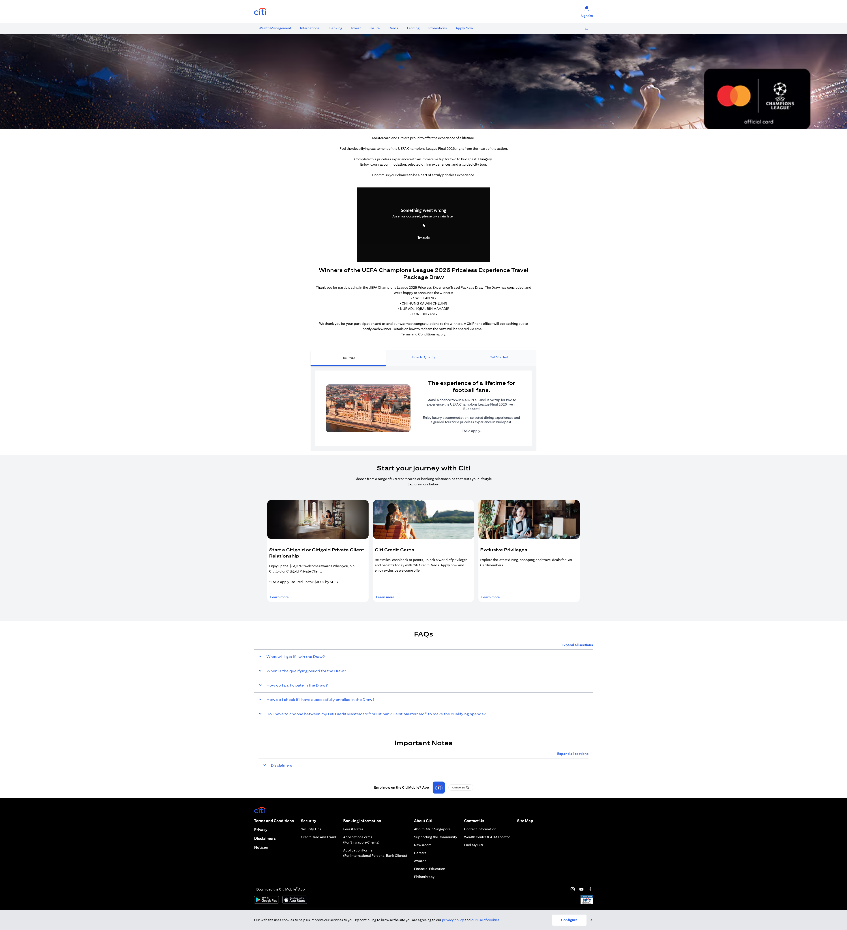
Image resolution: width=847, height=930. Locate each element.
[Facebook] (590, 889)
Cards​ (393, 28)
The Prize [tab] (348, 358)
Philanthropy (424, 877)
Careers (420, 853)
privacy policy (453, 920)
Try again (424, 237)
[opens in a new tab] (260, 11)
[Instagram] (572, 889)
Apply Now (464, 28)
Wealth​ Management (275, 28)
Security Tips (311, 829)
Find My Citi (473, 845)
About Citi (423, 820)
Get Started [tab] (499, 357)
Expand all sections (577, 645)
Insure (375, 28)
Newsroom (422, 845)
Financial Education (429, 869)
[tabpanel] (423, 408)
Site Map (525, 820)
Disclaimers (265, 838)
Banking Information (362, 820)
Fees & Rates (353, 829)
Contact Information (480, 829)
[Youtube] (581, 889)
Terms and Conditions (274, 820)
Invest (356, 28)
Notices (261, 847)
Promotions (437, 28)
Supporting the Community (435, 837)
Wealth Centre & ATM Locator (487, 837)
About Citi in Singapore (432, 829)
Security (308, 820)
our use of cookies (485, 920)
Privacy (260, 829)
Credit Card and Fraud (318, 837)
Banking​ (335, 28)
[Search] (586, 28)
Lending (413, 28)
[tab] (275, 28)
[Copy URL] (423, 225)
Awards (420, 861)
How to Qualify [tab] (423, 357)
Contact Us (474, 820)
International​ (310, 28)
